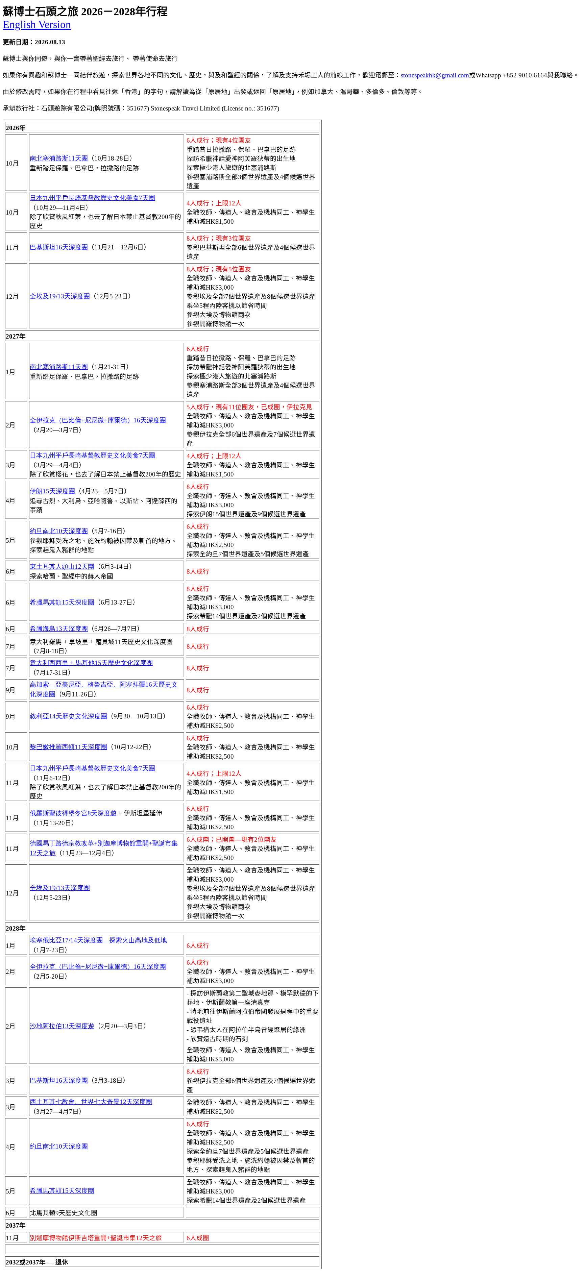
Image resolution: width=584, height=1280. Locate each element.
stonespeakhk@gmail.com (435, 75)
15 (62, 602)
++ (98, 420)
